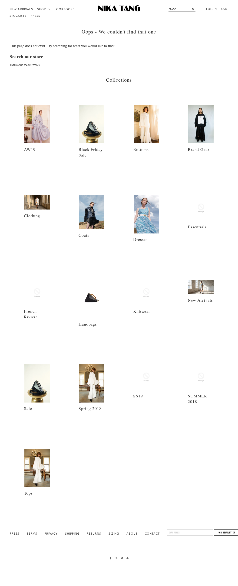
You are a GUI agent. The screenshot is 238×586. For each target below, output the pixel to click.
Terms (32, 533)
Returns (94, 533)
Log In (211, 9)
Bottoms (141, 149)
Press (35, 15)
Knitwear (141, 311)
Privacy (51, 533)
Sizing (114, 533)
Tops (28, 493)
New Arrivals (21, 9)
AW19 (30, 149)
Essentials (197, 227)
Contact (152, 533)
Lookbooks (65, 9)
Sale (28, 408)
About (132, 533)
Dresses (140, 239)
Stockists (18, 15)
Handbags (88, 324)
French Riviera (31, 314)
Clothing (32, 215)
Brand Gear (198, 149)
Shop (41, 9)
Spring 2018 (90, 408)
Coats (84, 235)
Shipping (72, 533)
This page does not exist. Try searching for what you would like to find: (62, 46)
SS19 (138, 396)
